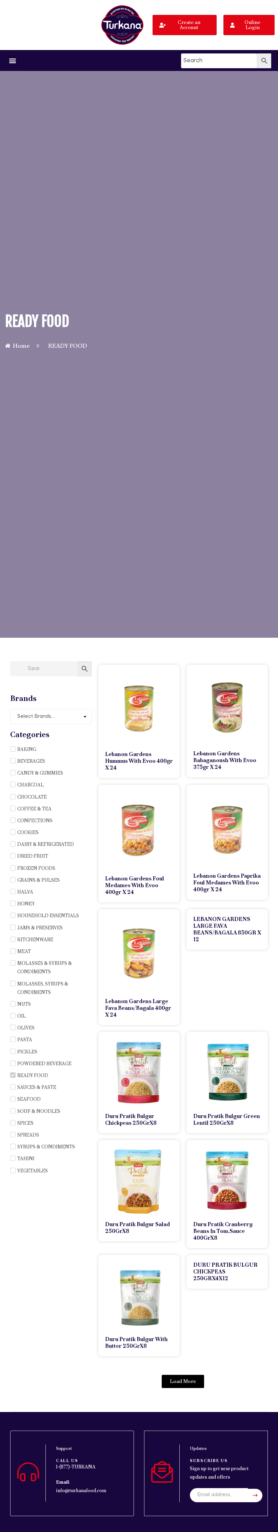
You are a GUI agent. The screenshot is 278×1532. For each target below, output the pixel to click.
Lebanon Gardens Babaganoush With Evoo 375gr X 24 (224, 760)
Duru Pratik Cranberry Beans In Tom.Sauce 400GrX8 (223, 1231)
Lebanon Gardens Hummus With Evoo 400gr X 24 (139, 761)
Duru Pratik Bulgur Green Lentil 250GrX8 (226, 1119)
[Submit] (255, 1495)
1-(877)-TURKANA (76, 1467)
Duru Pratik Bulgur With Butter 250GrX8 (136, 1342)
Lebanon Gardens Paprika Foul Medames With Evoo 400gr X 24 (227, 882)
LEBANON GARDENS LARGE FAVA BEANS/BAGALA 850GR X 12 (227, 929)
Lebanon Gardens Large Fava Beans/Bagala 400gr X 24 (138, 1008)
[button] (12, 60)
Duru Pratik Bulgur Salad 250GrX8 (137, 1228)
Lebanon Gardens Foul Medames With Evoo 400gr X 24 (134, 885)
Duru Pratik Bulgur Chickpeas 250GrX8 (131, 1119)
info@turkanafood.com (81, 1490)
